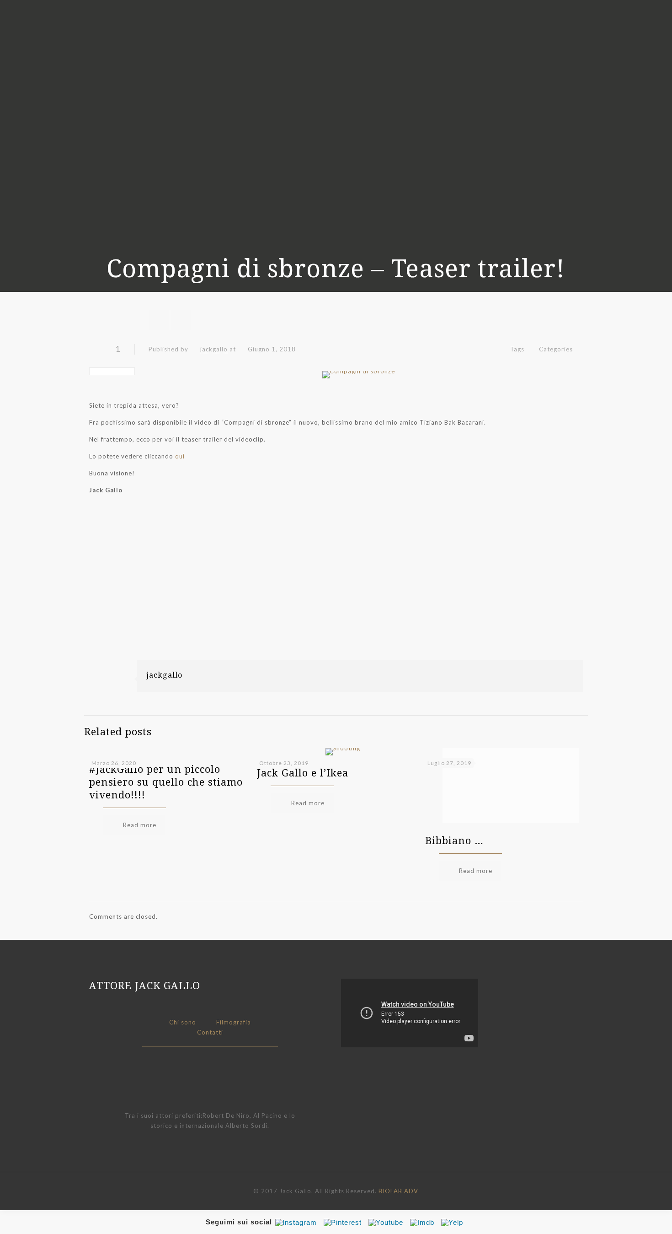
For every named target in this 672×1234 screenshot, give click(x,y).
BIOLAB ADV (398, 1191)
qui (180, 456)
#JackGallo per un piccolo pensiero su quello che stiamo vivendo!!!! (166, 781)
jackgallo (214, 349)
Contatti (210, 1032)
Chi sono (182, 1022)
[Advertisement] (336, 596)
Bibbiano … (454, 840)
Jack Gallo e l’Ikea (302, 772)
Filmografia (233, 1022)
